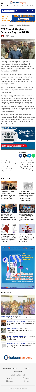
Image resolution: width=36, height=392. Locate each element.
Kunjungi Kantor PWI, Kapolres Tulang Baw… (18, 338)
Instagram (27, 378)
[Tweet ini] (25, 156)
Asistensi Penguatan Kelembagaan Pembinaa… (18, 318)
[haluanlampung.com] (18, 2)
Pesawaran (9, 316)
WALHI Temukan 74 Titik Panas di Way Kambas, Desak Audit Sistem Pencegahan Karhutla (8, 238)
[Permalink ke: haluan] (3, 36)
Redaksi (26, 368)
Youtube (10, 381)
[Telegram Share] (29, 156)
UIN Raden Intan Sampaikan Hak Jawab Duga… (19, 346)
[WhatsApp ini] (33, 156)
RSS (27, 381)
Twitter (10, 378)
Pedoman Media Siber (9, 368)
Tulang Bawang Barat (19, 336)
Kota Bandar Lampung (19, 321)
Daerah (3, 316)
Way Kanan (15, 328)
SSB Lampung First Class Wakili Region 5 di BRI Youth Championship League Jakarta (27, 217)
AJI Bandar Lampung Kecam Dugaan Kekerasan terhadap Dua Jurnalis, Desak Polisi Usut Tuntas (8, 195)
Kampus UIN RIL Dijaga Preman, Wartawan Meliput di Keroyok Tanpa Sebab (8, 216)
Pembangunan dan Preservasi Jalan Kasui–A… (20, 331)
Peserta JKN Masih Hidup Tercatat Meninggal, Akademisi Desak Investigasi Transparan (27, 238)
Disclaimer (18, 371)
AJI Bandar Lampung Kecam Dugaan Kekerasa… (20, 324)
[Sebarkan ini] (20, 156)
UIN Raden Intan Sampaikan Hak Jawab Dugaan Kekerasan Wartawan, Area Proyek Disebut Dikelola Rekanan (27, 196)
